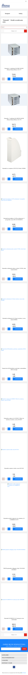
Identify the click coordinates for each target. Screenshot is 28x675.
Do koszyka (18, 78)
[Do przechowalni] (24, 79)
